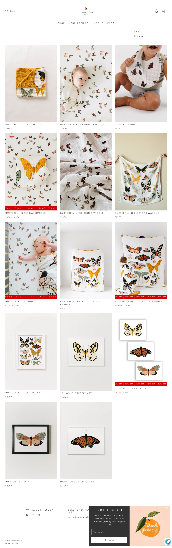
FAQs (110, 23)
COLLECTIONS (80, 23)
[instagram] (33, 515)
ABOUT (98, 23)
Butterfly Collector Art (23, 393)
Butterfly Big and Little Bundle (138, 301)
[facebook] (27, 515)
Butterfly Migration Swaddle (82, 213)
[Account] (156, 11)
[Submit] (8, 11)
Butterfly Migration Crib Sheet (83, 124)
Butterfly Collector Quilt (24, 124)
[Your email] (109, 532)
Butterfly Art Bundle (131, 389)
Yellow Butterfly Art (76, 393)
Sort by (136, 32)
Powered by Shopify (12, 544)
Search (13, 11)
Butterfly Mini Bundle (21, 302)
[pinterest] (39, 515)
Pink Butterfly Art (19, 482)
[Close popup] (167, 509)
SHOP (61, 23)
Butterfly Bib (125, 124)
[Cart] (163, 11)
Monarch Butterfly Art (77, 482)
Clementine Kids (16, 541)
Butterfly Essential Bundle (25, 213)
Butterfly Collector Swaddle (137, 213)
